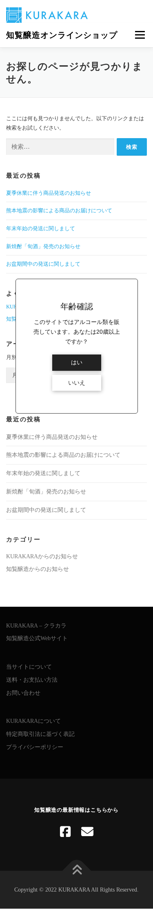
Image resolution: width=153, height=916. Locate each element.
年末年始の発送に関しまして (40, 228)
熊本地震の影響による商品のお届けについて (59, 210)
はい (76, 362)
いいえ (76, 383)
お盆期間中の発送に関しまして (43, 264)
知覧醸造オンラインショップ (62, 35)
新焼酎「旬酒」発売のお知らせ (43, 246)
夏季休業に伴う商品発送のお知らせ (48, 193)
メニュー (140, 35)
